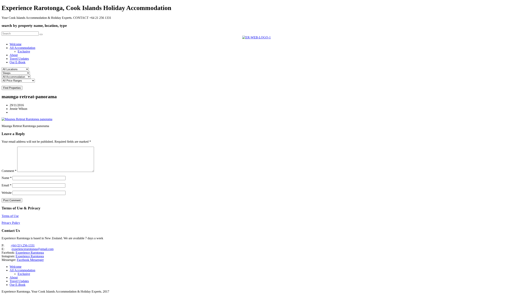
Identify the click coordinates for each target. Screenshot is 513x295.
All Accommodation (22, 48)
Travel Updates (19, 58)
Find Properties (12, 87)
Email (6, 185)
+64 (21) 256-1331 (23, 245)
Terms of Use (10, 216)
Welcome (15, 44)
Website (7, 192)
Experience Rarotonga (30, 252)
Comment (9, 171)
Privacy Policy (11, 222)
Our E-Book (17, 62)
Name (7, 178)
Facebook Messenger (30, 260)
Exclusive (24, 51)
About (14, 55)
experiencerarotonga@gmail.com (33, 249)
